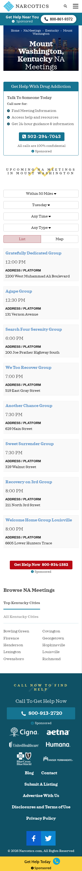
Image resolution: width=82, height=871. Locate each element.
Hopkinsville (53, 645)
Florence (11, 638)
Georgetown (53, 638)
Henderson (13, 645)
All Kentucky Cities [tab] (20, 616)
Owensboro (13, 659)
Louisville (51, 652)
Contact (49, 773)
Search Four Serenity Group (33, 329)
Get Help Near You (22, 17)
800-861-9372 (61, 19)
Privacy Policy (41, 818)
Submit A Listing (41, 784)
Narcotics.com (30, 851)
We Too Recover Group (28, 367)
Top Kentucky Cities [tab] (21, 603)
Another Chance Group (28, 405)
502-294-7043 (43, 136)
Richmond (51, 659)
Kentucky (52, 30)
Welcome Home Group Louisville (38, 520)
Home (15, 30)
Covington (51, 631)
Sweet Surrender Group (29, 444)
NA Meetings (32, 30)
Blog (29, 773)
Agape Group (18, 291)
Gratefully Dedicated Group (33, 253)
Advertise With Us (41, 795)
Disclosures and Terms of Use (41, 807)
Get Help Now (41, 564)
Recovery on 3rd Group (28, 482)
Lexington (12, 652)
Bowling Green (16, 631)
